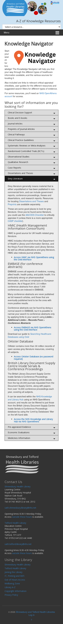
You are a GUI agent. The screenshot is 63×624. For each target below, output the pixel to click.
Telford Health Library (15, 522)
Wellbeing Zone (12, 583)
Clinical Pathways (16, 134)
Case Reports (14, 167)
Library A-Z (10, 587)
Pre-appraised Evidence (19, 426)
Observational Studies (18, 156)
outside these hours (22, 516)
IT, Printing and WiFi (14, 575)
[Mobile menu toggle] (57, 32)
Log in (32, 614)
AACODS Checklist (35, 214)
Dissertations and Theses (20, 173)
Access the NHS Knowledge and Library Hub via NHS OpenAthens (33, 420)
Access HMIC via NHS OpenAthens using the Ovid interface (34, 258)
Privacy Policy (11, 594)
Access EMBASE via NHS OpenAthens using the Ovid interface (32, 328)
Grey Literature (15, 178)
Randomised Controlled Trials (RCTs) (26, 151)
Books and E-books (17, 118)
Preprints (12, 204)
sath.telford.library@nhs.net (18, 544)
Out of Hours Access (15, 579)
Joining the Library (13, 572)
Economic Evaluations (19, 432)
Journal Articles (15, 123)
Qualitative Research (18, 162)
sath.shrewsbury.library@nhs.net (20, 507)
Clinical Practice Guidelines (21, 140)
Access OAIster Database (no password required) (33, 357)
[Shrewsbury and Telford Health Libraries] (31, 7)
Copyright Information (15, 591)
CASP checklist (15, 220)
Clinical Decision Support (20, 112)
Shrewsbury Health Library (17, 486)
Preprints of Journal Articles (21, 129)
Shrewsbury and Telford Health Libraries (35, 611)
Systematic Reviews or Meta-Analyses (26, 145)
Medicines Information (19, 438)
